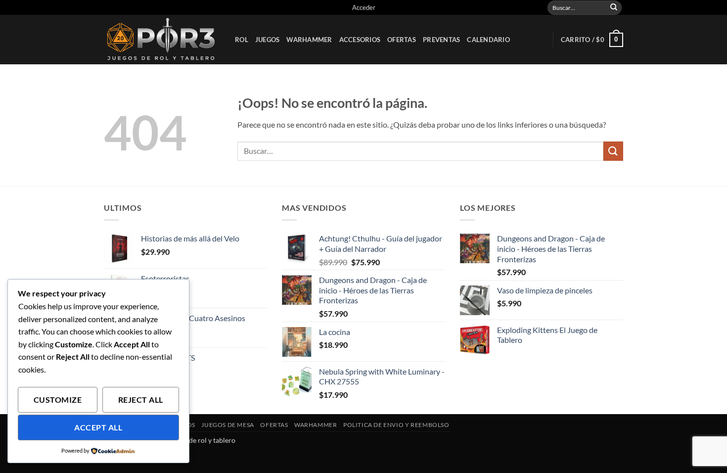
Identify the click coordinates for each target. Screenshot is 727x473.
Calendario (488, 40)
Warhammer (309, 40)
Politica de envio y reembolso (396, 424)
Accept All (98, 427)
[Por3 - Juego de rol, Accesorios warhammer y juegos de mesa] (162, 39)
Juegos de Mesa (227, 424)
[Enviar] (613, 7)
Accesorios (360, 40)
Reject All (140, 399)
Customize (58, 399)
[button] (363, 7)
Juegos (267, 40)
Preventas (441, 40)
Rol (241, 40)
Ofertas (401, 40)
